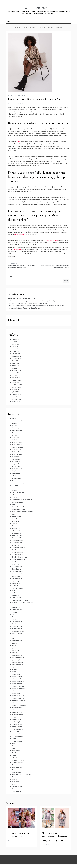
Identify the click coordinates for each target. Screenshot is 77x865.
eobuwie (14, 495)
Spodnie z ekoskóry (18, 662)
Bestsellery (15, 428)
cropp (13, 480)
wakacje (14, 779)
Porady (14, 624)
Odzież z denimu (17, 609)
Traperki (14, 755)
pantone (14, 612)
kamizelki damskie (17, 521)
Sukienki (14, 672)
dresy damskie (16, 488)
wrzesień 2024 (16, 387)
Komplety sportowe (18, 562)
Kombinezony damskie (18, 547)
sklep (18, 141)
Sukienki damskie (21, 95)
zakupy (14, 784)
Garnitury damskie (17, 502)
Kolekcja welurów (17, 540)
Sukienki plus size (17, 703)
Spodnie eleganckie (18, 657)
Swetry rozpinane (17, 729)
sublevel (14, 669)
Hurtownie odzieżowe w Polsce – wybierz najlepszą (24, 308)
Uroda (14, 777)
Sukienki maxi (16, 691)
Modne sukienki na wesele (20, 600)
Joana (22, 103)
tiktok (13, 743)
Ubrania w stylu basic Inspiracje (21, 774)
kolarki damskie (16, 531)
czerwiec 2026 (16, 339)
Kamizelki (15, 519)
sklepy (14, 645)
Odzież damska (16, 607)
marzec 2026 (16, 344)
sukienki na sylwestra (18, 700)
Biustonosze (16, 433)
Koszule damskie (17, 566)
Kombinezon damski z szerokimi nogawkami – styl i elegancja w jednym (55, 266)
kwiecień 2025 (16, 370)
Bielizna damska (17, 430)
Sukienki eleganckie (18, 681)
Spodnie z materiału (18, 664)
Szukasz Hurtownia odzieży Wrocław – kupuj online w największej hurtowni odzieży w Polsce (36, 305)
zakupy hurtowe (17, 786)
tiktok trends (16, 746)
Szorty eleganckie (17, 736)
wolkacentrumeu (38, 7)
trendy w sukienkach (18, 760)
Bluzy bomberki (16, 459)
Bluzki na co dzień (17, 447)
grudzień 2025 (16, 351)
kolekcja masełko (17, 535)
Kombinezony (16, 545)
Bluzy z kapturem (17, 468)
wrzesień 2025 (16, 358)
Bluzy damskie (16, 461)
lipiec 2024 (15, 392)
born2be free (16, 473)
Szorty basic (15, 731)
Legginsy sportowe (18, 581)
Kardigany (15, 523)
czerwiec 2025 (16, 366)
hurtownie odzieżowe (18, 509)
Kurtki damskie (16, 569)
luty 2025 (15, 375)
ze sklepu (28, 172)
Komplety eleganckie (18, 559)
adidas (14, 418)
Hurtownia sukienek (18, 507)
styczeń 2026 (16, 349)
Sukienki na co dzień (18, 695)
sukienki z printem (17, 715)
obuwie (14, 605)
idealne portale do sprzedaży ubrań (22, 511)
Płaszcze (14, 619)
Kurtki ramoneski (17, 574)
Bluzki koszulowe (17, 445)
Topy (13, 748)
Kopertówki (15, 564)
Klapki (14, 526)
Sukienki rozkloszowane (19, 705)
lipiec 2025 (15, 363)
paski (13, 614)
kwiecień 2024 (16, 399)
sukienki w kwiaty (17, 707)
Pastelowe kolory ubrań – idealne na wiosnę (21, 298)
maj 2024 (15, 397)
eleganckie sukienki (18, 492)
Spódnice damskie (17, 650)
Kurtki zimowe (16, 576)
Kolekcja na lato (17, 538)
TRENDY (14, 758)
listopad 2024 (16, 382)
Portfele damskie (17, 628)
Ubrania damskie (17, 767)
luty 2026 (15, 346)
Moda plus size (16, 597)
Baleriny (14, 425)
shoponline (15, 643)
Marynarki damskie (17, 588)
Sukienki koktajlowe (18, 686)
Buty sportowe (16, 478)
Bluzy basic (15, 456)
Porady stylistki (17, 626)
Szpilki (14, 738)
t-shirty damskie (17, 741)
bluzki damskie (19, 234)
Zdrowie (14, 789)
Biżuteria (14, 435)
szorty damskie (16, 734)
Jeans (13, 514)
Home (13, 504)
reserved (14, 636)
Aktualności (15, 423)
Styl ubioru (15, 667)
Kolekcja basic (16, 533)
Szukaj (10, 276)
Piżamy (14, 617)
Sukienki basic (16, 674)
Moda (10, 95)
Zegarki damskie (17, 791)
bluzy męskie (16, 464)
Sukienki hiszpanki (17, 684)
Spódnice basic (16, 648)
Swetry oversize (17, 727)
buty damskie (16, 476)
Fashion (14, 497)
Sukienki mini (16, 693)
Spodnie (14, 652)
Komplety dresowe (17, 554)
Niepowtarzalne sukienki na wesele (22, 602)
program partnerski (18, 631)
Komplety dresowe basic (19, 557)
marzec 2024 (16, 401)
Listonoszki (15, 585)
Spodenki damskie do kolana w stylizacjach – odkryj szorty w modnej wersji (21, 266)
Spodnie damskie (17, 655)
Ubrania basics (16, 765)
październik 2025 (17, 356)
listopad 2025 (16, 354)
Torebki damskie (17, 753)
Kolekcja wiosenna (17, 542)
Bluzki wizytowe (17, 449)
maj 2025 (15, 368)
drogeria (14, 490)
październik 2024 (17, 385)
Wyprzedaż (15, 781)
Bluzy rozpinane (17, 466)
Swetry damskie (16, 719)
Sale (13, 638)
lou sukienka (17, 249)
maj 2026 (15, 342)
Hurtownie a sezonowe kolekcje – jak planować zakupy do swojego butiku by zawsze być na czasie (38, 301)
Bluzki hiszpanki (17, 442)
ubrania (49, 240)
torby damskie (16, 750)
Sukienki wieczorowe (18, 710)
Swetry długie (16, 722)
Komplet (14, 550)
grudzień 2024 (16, 380)
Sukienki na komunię (18, 698)
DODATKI (15, 485)
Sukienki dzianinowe (18, 679)
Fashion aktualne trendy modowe (22, 499)
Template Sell (52, 859)
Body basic (15, 471)
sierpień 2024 (16, 389)
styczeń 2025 (16, 377)
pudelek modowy (17, 633)
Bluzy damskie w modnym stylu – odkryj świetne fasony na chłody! (28, 303)
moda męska (15, 595)
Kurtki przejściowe (17, 571)
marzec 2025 (16, 373)
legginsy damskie (17, 578)
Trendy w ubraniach (18, 762)
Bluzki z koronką (17, 454)
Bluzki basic (15, 437)
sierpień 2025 (16, 361)
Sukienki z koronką (17, 712)
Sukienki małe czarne (18, 688)
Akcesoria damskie (17, 421)
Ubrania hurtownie (17, 770)
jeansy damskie (16, 516)
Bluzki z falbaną (16, 452)
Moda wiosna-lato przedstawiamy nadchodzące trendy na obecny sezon (54, 837)
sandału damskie (17, 640)
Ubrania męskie (16, 772)
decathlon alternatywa (19, 483)
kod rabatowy (16, 528)
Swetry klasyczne (17, 724)
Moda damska (16, 593)
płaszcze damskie (17, 621)
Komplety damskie (17, 552)
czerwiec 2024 (16, 394)
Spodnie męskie (16, 660)
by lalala (55, 240)
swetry (14, 717)
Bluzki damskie (16, 440)
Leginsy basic (16, 583)
